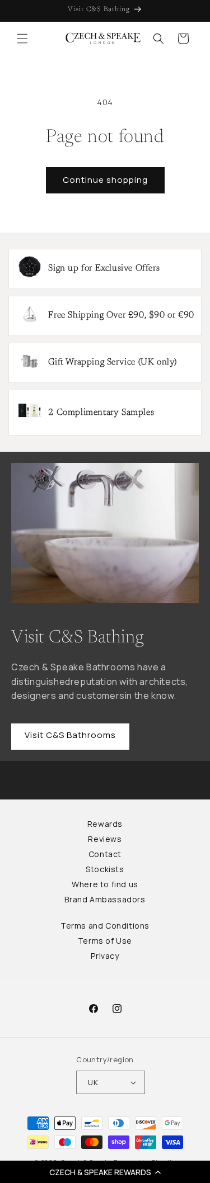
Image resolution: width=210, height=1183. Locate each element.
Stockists (105, 869)
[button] (105, 1172)
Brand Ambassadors (104, 899)
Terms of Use (105, 940)
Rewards (105, 823)
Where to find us (105, 884)
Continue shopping (105, 180)
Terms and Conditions (105, 925)
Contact (105, 854)
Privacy (105, 955)
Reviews (105, 839)
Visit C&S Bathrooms (70, 735)
